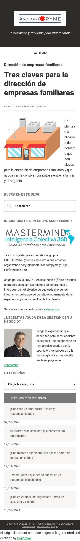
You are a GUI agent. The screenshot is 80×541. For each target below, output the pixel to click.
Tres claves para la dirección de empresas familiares (39, 83)
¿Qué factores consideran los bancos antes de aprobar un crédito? (40, 455)
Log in (54, 526)
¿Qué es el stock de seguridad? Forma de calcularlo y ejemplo (37, 499)
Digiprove (24, 538)
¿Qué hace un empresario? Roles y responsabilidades (32, 411)
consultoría (11, 365)
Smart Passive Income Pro (44, 523)
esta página (51, 309)
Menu (43, 52)
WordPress (43, 526)
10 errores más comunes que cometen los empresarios (37, 433)
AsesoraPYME (40, 18)
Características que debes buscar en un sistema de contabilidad (35, 477)
